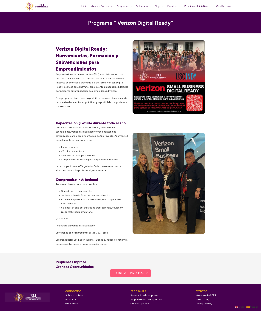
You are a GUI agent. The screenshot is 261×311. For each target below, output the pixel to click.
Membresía (71, 303)
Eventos (171, 6)
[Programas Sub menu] (131, 6)
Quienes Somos (100, 6)
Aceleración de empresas (144, 295)
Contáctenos (223, 6)
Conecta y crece (139, 303)
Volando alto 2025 (206, 295)
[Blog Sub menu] (162, 6)
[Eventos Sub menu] (179, 6)
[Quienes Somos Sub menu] (111, 6)
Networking (202, 299)
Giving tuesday (204, 303)
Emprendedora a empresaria (146, 299)
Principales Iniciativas (196, 6)
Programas (122, 6)
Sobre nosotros (74, 295)
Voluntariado (143, 6)
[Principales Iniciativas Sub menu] (211, 6)
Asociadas (70, 299)
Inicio (84, 6)
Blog (157, 6)
